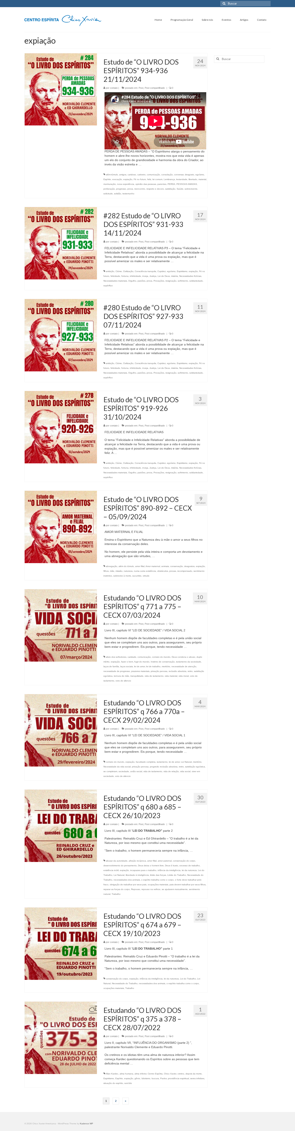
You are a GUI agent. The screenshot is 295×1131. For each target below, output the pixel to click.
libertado (193, 179)
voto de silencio (123, 681)
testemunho (128, 193)
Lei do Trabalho (188, 978)
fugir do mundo (141, 662)
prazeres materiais (140, 671)
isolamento (162, 762)
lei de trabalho (153, 666)
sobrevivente (191, 189)
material (202, 179)
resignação (170, 281)
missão (119, 571)
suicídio (128, 1083)
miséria (174, 276)
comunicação (153, 174)
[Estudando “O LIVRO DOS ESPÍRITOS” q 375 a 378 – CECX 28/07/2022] (61, 1037)
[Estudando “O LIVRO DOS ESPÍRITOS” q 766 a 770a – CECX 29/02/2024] (61, 730)
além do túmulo (126, 566)
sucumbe (136, 576)
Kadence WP (86, 1123)
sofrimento (183, 281)
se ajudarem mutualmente (175, 889)
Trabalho (116, 894)
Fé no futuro (140, 179)
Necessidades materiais (115, 281)
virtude (146, 576)
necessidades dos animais (127, 880)
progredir (154, 766)
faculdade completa (145, 762)
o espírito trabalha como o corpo (157, 880)
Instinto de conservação (163, 662)
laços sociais (126, 666)
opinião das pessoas (145, 184)
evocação (117, 179)
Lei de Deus (164, 276)
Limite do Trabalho (176, 875)
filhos (106, 571)
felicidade (115, 276)
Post (141, 88)
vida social (185, 771)
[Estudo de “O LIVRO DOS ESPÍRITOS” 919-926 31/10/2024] (61, 427)
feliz (149, 179)
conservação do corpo (184, 861)
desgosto (189, 174)
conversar (179, 174)
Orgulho (132, 281)
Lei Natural (186, 762)
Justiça (152, 276)
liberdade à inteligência (137, 875)
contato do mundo (161, 657)
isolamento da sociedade (188, 662)
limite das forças (158, 875)
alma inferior (140, 1073)
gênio (137, 1078)
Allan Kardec (112, 1073)
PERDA (171, 184)
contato (114, 88)
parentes (161, 184)
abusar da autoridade (116, 861)
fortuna (124, 276)
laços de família (111, 666)
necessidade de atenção (183, 666)
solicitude (108, 193)
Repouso (135, 889)
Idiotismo (145, 1078)
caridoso (132, 174)
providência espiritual (178, 1078)
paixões (141, 281)
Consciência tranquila (145, 271)
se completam (110, 771)
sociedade (124, 771)
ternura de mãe (121, 676)
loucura (155, 1078)
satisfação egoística (195, 766)
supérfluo (108, 285)
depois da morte (194, 1073)
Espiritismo (182, 271)
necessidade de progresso (116, 671)
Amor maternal (153, 566)
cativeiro (141, 174)
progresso (121, 189)
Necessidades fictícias (190, 276)
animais (165, 566)
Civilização (128, 271)
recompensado (184, 571)
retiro (190, 671)
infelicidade (135, 276)
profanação (109, 189)
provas (172, 571)
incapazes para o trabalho (143, 870)
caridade (132, 657)
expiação (127, 179)
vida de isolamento (154, 676)
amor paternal (165, 861)
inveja (145, 276)
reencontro (139, 189)
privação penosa (159, 671)
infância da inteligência (169, 870)
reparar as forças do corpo (116, 889)
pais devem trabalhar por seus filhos (188, 884)
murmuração (109, 184)
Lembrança (169, 179)
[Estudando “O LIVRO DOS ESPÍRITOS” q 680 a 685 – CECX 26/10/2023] (61, 825)
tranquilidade (136, 676)
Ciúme (119, 271)
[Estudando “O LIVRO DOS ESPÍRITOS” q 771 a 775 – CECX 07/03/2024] (61, 625)
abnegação (111, 566)
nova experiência (125, 184)
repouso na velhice (150, 889)
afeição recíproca (137, 861)
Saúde (180, 189)
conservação (176, 566)
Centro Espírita (155, 1073)
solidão (117, 193)
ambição (110, 271)
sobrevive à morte (122, 576)
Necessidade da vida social (117, 766)
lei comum (157, 179)
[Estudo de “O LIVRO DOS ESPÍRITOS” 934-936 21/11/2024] (61, 89)
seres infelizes (197, 1078)
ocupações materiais (158, 884)
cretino (181, 1073)
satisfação (170, 189)
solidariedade (196, 281)
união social (136, 771)
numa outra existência (145, 571)
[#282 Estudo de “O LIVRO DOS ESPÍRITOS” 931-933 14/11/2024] (61, 243)
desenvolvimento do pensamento (120, 865)
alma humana (126, 1073)
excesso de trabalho (189, 865)
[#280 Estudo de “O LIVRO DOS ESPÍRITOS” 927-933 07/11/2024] (61, 335)
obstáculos (162, 571)
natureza (128, 571)
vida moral (184, 676)
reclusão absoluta (177, 671)
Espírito (107, 179)
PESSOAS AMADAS (186, 184)
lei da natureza (189, 870)
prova (130, 189)
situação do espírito (113, 1083)
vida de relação (171, 771)
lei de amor (139, 666)
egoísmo (199, 174)
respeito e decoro (155, 189)
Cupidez (161, 271)
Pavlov (163, 1078)
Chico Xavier (170, 1073)
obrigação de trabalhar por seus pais (128, 884)
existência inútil (111, 870)
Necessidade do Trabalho (125, 983)
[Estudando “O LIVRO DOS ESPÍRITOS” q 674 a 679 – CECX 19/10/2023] (61, 943)
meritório (166, 666)
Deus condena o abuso (183, 657)
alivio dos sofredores (116, 657)
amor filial (139, 566)
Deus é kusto (171, 865)
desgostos (189, 566)
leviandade (181, 179)
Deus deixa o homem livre (151, 865)
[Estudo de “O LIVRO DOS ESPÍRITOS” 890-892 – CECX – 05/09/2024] (61, 526)
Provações (159, 281)
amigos (122, 174)
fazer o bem (127, 662)
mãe (112, 571)
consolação (167, 174)
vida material (171, 676)
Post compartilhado (155, 88)
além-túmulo (112, 174)
